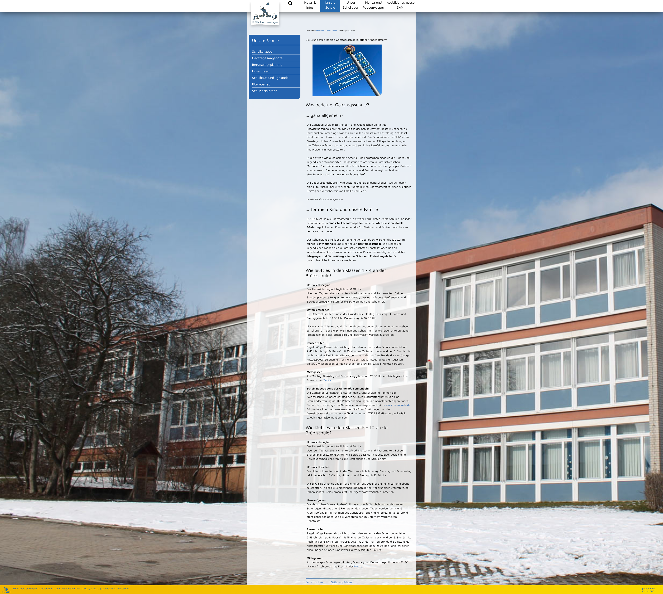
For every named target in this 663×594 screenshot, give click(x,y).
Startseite (320, 31)
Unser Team (261, 71)
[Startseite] (6, 591)
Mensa (327, 380)
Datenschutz (108, 588)
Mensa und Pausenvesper (373, 4)
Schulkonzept (262, 51)
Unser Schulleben (351, 4)
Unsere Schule (330, 4)
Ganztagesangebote (267, 58)
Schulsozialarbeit (264, 91)
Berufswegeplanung (267, 64)
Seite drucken (314, 582)
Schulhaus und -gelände (270, 78)
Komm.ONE (648, 591)
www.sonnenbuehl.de (396, 405)
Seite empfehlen (341, 582)
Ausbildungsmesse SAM (400, 4)
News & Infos (310, 4)
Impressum (123, 588)
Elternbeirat (261, 84)
